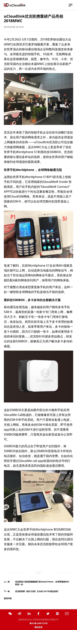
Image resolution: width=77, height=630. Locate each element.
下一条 (7, 591)
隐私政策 (38, 627)
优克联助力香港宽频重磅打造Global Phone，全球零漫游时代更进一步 (42, 583)
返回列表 (8, 598)
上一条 (7, 581)
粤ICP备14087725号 (38, 623)
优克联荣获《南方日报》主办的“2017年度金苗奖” (37, 591)
